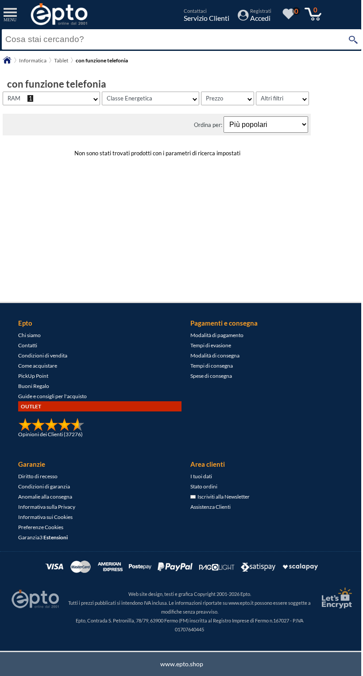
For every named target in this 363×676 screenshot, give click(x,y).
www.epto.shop (181, 664)
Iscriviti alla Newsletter (223, 496)
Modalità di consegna (214, 355)
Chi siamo (29, 335)
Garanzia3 (43, 537)
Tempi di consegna (211, 366)
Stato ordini (203, 486)
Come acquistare (37, 366)
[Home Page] (7, 63)
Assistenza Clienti (210, 507)
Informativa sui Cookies (45, 517)
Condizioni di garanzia (44, 486)
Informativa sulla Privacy (46, 507)
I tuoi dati (201, 476)
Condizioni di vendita (42, 355)
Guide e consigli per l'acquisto (52, 396)
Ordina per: (209, 124)
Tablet (61, 60)
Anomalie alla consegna (45, 496)
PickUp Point (33, 376)
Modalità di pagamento (216, 335)
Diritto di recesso (38, 476)
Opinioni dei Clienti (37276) (50, 434)
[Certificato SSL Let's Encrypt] (335, 598)
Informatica (32, 60)
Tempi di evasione (210, 345)
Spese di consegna (211, 376)
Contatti (27, 345)
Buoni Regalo (33, 386)
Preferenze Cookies (40, 527)
